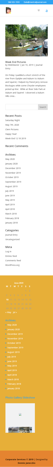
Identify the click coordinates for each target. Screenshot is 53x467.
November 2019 (13, 172)
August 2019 (11, 186)
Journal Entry (11, 234)
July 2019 (9, 191)
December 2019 (13, 168)
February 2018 (12, 218)
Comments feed (13, 260)
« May (8, 312)
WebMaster (13, 64)
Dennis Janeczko (26, 463)
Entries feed (11, 256)
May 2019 (10, 200)
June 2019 (10, 195)
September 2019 (13, 181)
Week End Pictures (15, 62)
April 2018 (10, 209)
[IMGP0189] (24, 430)
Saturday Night (12, 120)
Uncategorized (12, 239)
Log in (8, 251)
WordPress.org (12, 265)
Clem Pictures (12, 129)
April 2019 (10, 204)
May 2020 (10, 159)
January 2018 (11, 222)
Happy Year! (11, 134)
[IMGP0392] (13, 430)
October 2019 (12, 177)
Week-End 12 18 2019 (15, 138)
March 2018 (11, 213)
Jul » (15, 312)
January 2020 (11, 163)
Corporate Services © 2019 (19, 459)
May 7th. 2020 (12, 124)
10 (7, 299)
